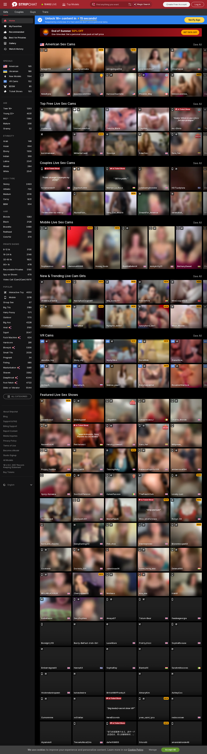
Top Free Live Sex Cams (58, 104)
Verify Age (194, 20)
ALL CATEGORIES (19, 396)
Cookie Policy (135, 749)
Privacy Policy (9, 441)
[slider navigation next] (199, 72)
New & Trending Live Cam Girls (63, 276)
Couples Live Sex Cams (57, 163)
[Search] (130, 4)
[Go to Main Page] (24, 4)
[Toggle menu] (5, 4)
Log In (198, 4)
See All (197, 44)
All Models (8, 460)
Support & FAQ (10, 421)
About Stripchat (10, 412)
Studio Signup (9, 455)
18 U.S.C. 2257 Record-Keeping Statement (14, 466)
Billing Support (10, 426)
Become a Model (11, 450)
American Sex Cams (60, 44)
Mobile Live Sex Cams (56, 222)
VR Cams (47, 335)
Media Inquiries (10, 436)
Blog (5, 416)
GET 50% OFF (190, 32)
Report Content (10, 431)
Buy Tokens (8, 472)
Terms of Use (9, 446)
